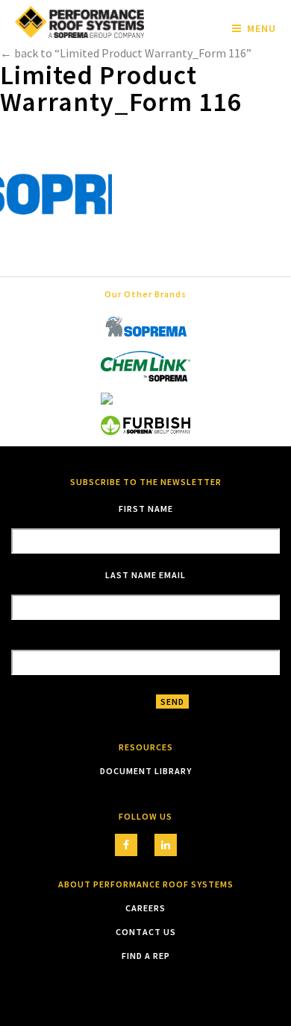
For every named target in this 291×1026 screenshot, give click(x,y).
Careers (145, 907)
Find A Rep (146, 955)
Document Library (146, 770)
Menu (261, 28)
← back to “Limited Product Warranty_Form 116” (125, 52)
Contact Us (146, 931)
